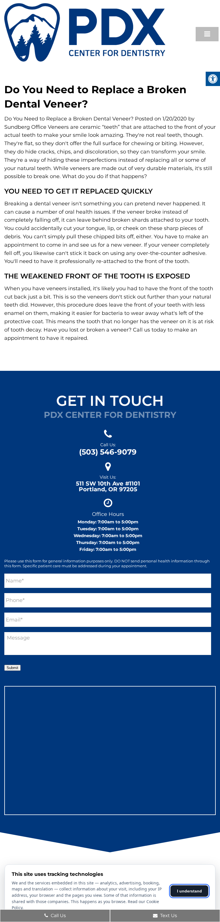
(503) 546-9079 (108, 452)
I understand (189, 891)
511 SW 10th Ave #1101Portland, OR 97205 (108, 486)
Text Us (168, 915)
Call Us (58, 915)
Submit (12, 668)
